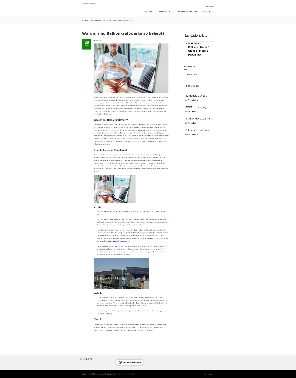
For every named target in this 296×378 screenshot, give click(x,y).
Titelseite (149, 12)
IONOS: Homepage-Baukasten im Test (196, 108)
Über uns (207, 12)
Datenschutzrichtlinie (187, 12)
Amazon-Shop (165, 12)
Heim (86, 21)
